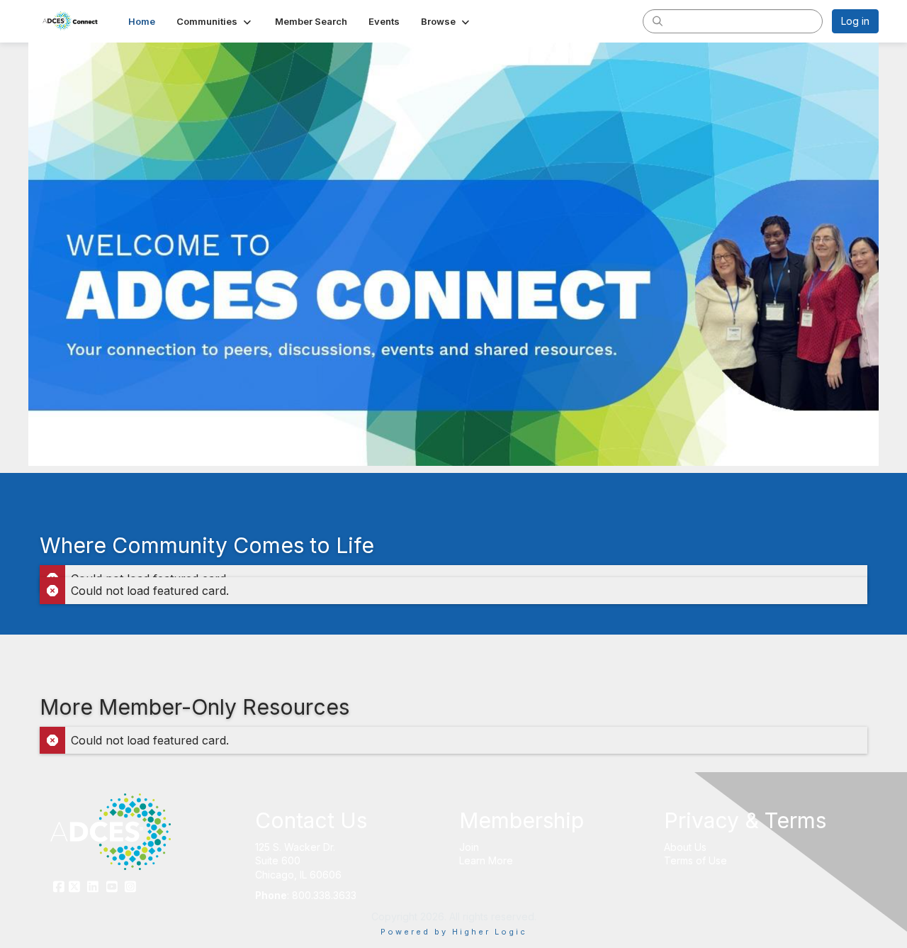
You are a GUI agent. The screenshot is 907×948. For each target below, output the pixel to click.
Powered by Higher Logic (454, 932)
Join (469, 847)
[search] (657, 20)
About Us (685, 847)
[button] (215, 21)
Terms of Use (695, 860)
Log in (855, 21)
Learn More (486, 860)
